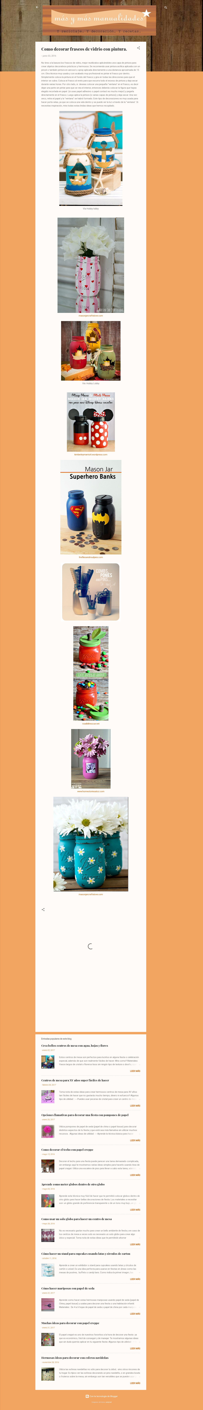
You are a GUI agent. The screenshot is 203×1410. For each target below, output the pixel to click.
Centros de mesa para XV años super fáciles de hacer (75, 1080)
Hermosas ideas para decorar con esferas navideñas (74, 1358)
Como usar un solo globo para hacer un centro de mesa (76, 1219)
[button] (138, 48)
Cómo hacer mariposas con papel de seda (67, 1288)
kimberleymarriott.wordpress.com (90, 454)
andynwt (109, 1402)
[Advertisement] (158, 86)
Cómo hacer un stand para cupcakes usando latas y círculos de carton (85, 1253)
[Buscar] (166, 8)
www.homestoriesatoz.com (90, 791)
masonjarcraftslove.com (91, 315)
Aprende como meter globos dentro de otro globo (73, 1184)
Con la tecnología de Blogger (103, 1396)
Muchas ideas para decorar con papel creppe (70, 1323)
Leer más (135, 1071)
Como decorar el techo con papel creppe (67, 1149)
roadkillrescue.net (90, 723)
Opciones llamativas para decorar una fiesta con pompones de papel (85, 1115)
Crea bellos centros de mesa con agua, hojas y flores (74, 1045)
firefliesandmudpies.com (91, 557)
